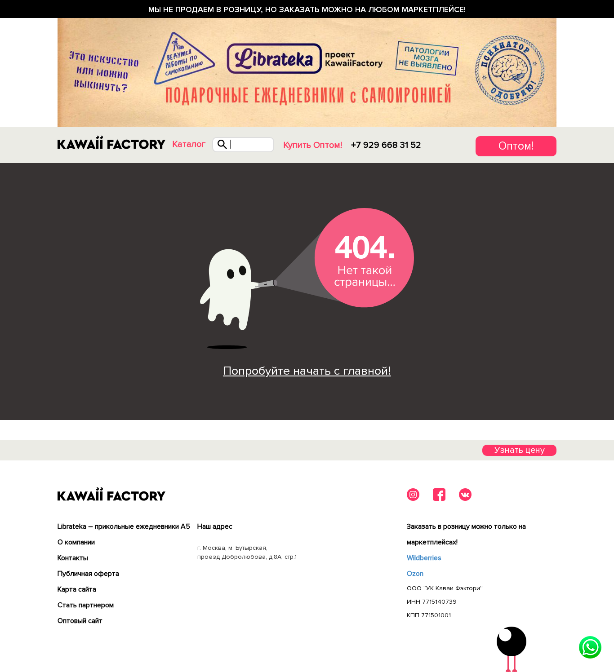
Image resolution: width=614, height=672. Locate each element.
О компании (76, 542)
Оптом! (516, 146)
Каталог (188, 144)
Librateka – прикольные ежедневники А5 (124, 526)
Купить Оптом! (312, 145)
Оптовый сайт (80, 620)
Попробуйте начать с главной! (307, 370)
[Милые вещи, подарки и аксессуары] (111, 142)
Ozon (415, 573)
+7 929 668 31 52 (386, 145)
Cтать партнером (86, 605)
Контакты (73, 557)
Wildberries (424, 557)
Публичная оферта (88, 573)
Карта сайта (77, 589)
